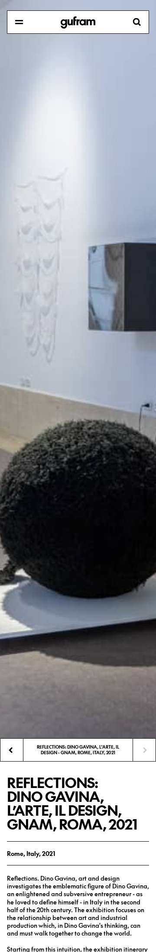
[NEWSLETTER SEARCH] (78, 22)
